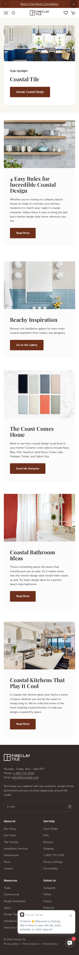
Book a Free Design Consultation (39, 4)
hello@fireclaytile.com (25, 777)
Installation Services (16, 848)
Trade (7, 888)
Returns (48, 842)
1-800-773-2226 (23, 773)
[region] (39, 4)
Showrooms (11, 855)
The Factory (11, 842)
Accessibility (50, 868)
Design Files (11, 914)
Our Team (10, 835)
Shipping (48, 848)
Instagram (49, 888)
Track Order (50, 828)
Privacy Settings (53, 862)
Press (7, 862)
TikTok (47, 894)
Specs (7, 907)
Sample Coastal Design (30, 92)
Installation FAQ (13, 921)
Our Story (10, 828)
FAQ (46, 835)
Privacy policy (11, 943)
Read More (23, 233)
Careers (8, 868)
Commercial (11, 894)
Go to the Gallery (26, 345)
